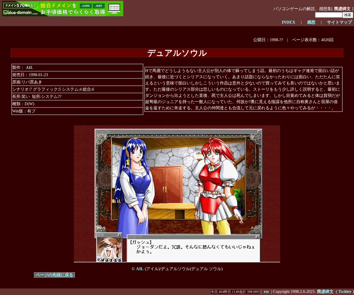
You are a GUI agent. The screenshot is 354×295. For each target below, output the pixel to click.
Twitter (344, 291)
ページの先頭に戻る (54, 275)
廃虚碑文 (325, 291)
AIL (29, 67)
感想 (311, 22)
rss (266, 291)
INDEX (288, 22)
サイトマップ (339, 22)
